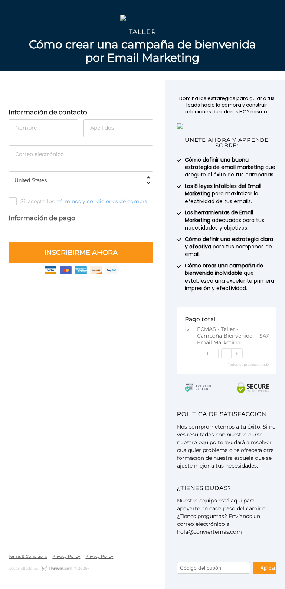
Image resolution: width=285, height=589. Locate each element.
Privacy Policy (66, 556)
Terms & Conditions (28, 556)
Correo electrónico (39, 154)
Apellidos (102, 127)
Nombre (26, 127)
